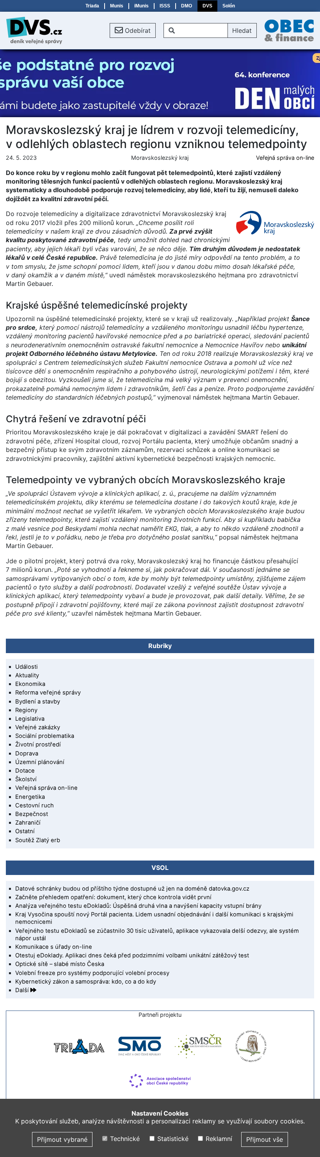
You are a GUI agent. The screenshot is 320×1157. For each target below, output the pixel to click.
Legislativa (29, 718)
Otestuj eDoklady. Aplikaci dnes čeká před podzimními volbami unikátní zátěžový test (132, 955)
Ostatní (25, 831)
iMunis (141, 6)
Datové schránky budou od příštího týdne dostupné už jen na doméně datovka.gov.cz (132, 888)
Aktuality (27, 675)
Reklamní (218, 1139)
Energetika (30, 796)
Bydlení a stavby (37, 701)
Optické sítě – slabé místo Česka (59, 964)
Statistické (171, 1139)
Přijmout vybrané (62, 1139)
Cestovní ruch (34, 805)
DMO (186, 6)
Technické (124, 1139)
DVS (207, 6)
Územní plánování (39, 762)
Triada (92, 6)
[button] (133, 30)
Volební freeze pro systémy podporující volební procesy (92, 973)
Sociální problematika (44, 735)
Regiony (26, 710)
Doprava (26, 753)
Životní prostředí (38, 744)
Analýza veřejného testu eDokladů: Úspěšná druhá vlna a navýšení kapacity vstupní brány (138, 905)
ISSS (165, 6)
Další (22, 990)
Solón (228, 6)
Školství (26, 779)
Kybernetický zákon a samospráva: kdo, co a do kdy (85, 981)
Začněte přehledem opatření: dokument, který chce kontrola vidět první (113, 897)
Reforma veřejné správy (48, 692)
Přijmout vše (264, 1139)
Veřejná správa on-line (285, 157)
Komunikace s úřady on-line (53, 946)
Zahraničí (28, 822)
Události (26, 666)
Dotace (25, 770)
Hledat (242, 30)
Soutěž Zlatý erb (37, 840)
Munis (116, 6)
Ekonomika (30, 683)
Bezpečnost (31, 814)
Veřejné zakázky (37, 727)
